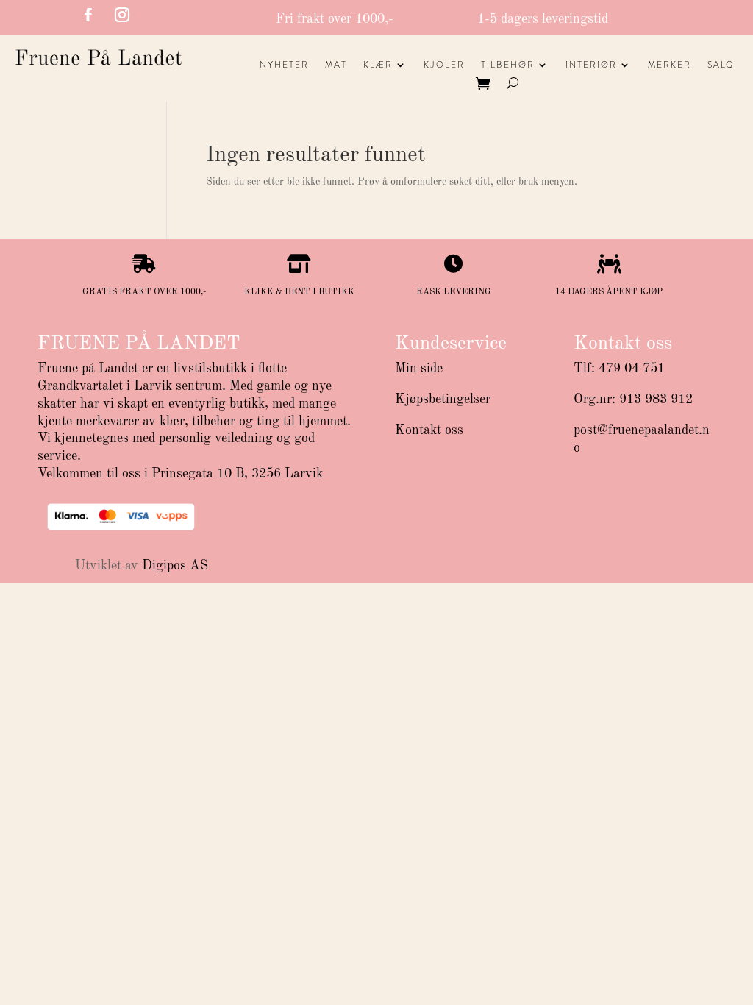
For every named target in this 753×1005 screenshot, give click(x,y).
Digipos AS (175, 565)
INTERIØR (591, 65)
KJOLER (444, 65)
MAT (336, 65)
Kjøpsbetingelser (442, 399)
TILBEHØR (508, 65)
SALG (720, 65)
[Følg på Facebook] (88, 14)
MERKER (669, 65)
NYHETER (284, 65)
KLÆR (378, 65)
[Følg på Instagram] (122, 14)
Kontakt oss (429, 430)
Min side (419, 368)
